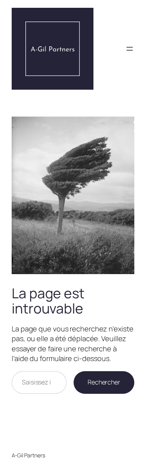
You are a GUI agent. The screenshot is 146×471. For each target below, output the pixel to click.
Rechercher (104, 382)
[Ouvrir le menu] (129, 48)
